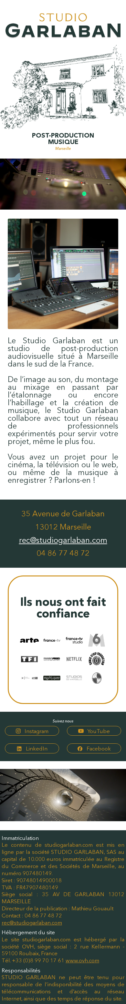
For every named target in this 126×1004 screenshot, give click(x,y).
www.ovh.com (82, 960)
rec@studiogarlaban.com (63, 540)
